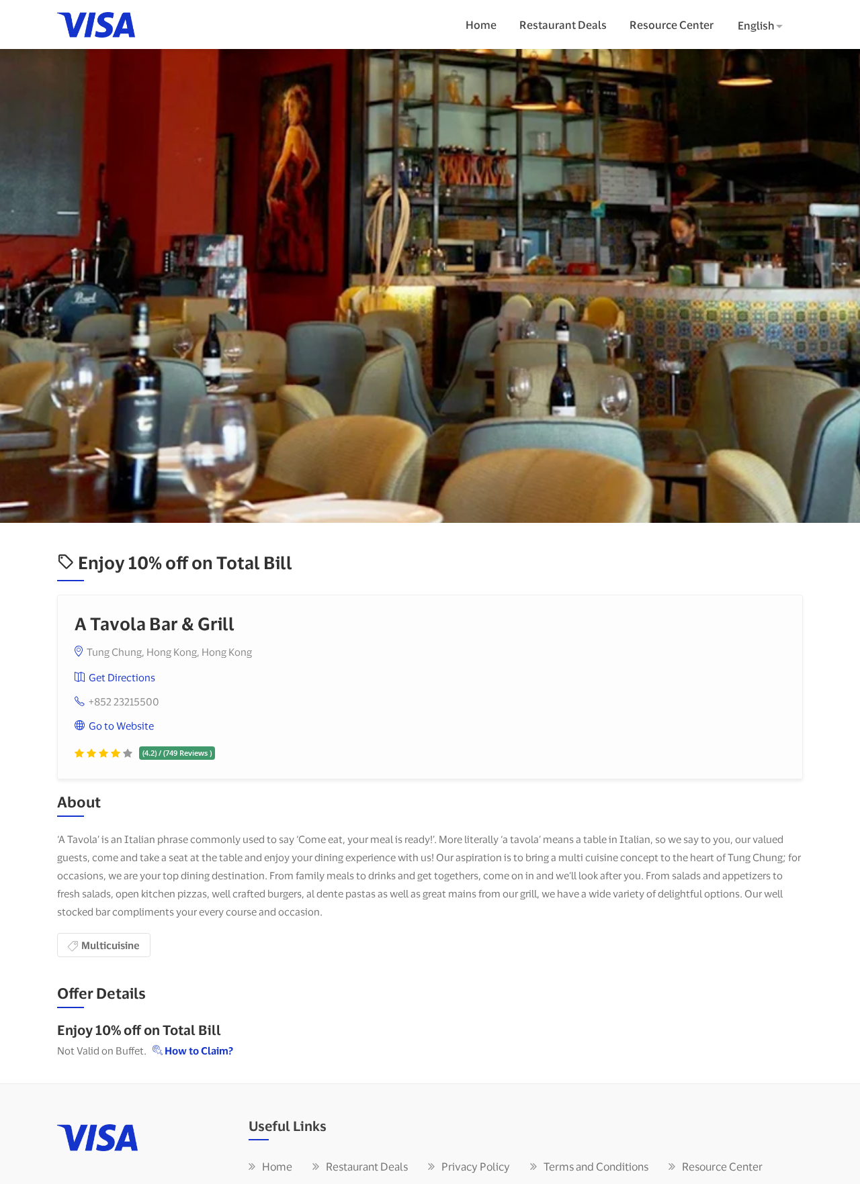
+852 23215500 (124, 701)
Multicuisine (110, 945)
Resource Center (672, 24)
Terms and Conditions (596, 1166)
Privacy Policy (475, 1166)
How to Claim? (198, 1050)
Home (481, 24)
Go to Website (121, 726)
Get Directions (122, 677)
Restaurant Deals (563, 24)
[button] (764, 26)
